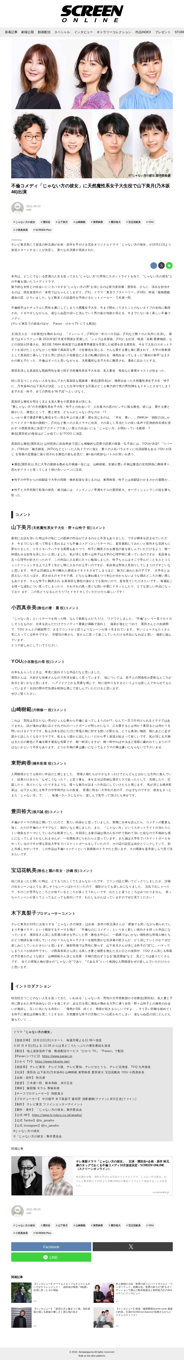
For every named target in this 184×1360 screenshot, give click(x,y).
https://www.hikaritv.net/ (52, 1061)
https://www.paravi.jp (57, 1056)
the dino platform (96, 1355)
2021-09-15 (33, 206)
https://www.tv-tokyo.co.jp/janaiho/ (57, 1115)
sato (28, 209)
